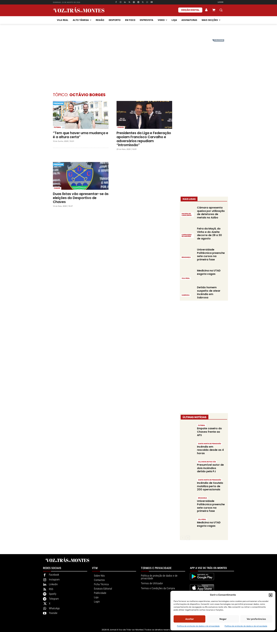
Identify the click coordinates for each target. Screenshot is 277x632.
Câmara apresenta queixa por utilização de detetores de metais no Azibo (211, 212)
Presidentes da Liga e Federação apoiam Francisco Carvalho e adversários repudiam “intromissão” (144, 139)
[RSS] (129, 2)
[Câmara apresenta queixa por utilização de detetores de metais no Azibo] (188, 211)
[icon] (214, 10)
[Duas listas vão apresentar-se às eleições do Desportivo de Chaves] (81, 176)
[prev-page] (183, 538)
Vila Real (186, 278)
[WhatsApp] (147, 2)
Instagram (54, 579)
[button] (270, 595)
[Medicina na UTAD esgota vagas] (188, 274)
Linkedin (53, 584)
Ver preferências (256, 619)
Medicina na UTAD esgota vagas (209, 272)
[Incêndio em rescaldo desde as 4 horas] (188, 449)
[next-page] (188, 538)
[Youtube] (152, 2)
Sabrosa (185, 295)
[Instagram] (120, 2)
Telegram (54, 598)
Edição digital (190, 10)
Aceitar (189, 619)
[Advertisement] (138, 61)
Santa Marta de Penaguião (209, 444)
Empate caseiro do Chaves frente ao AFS (209, 432)
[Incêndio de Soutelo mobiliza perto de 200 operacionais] (188, 485)
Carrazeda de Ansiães (187, 235)
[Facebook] (116, 2)
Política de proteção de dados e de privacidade (198, 626)
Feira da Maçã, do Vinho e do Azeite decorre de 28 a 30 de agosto (209, 233)
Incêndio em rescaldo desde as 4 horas (210, 450)
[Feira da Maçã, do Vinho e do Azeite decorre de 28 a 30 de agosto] (188, 232)
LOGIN (220, 2)
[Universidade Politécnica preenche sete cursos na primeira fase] (188, 253)
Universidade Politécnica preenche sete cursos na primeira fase (211, 254)
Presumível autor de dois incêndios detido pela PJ (210, 468)
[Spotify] (134, 2)
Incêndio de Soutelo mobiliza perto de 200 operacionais (210, 486)
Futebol (57, 127)
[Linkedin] (125, 2)
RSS (51, 589)
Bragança (186, 257)
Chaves (121, 127)
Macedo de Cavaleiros (187, 214)
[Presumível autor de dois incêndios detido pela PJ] (188, 467)
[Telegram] (138, 2)
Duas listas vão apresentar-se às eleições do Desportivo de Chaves (81, 197)
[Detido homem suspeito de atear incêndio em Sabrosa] (188, 291)
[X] (143, 2)
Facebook (54, 574)
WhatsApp (54, 608)
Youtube (53, 613)
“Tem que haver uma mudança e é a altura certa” (80, 135)
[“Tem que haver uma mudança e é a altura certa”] (81, 115)
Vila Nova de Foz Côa (207, 462)
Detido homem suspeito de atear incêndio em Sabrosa (208, 292)
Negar (223, 619)
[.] (206, 10)
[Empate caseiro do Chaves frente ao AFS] (188, 431)
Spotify (52, 593)
